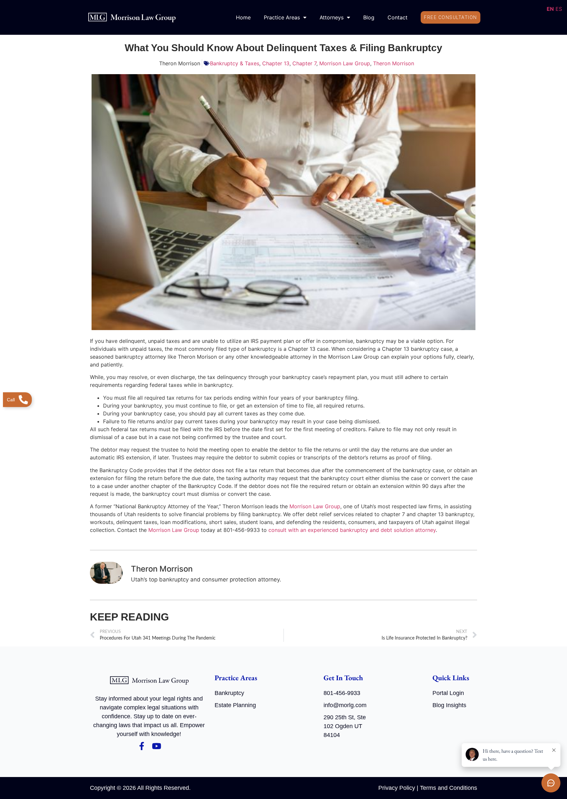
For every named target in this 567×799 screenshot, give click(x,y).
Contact (398, 17)
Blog (368, 17)
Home (243, 17)
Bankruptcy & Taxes (234, 63)
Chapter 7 (304, 63)
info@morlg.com (345, 705)
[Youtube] (156, 746)
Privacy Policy (396, 788)
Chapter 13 (275, 63)
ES (559, 9)
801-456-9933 (342, 693)
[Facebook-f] (141, 746)
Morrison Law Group (344, 63)
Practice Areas (282, 17)
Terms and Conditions (448, 788)
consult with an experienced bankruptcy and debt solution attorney (352, 530)
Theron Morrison (393, 63)
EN (550, 9)
